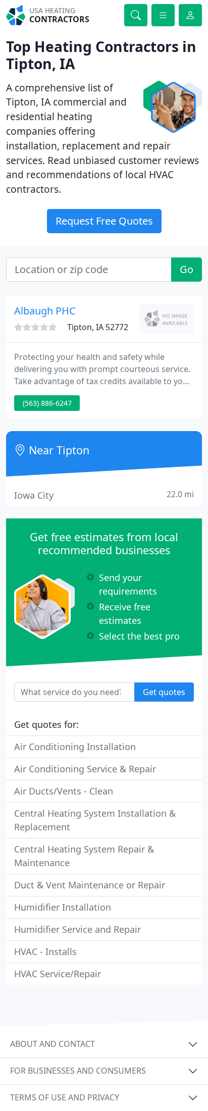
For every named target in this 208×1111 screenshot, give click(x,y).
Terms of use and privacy (64, 1097)
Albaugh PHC (45, 311)
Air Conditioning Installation (75, 746)
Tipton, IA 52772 (97, 327)
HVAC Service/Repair (57, 974)
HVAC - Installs (45, 951)
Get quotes (164, 692)
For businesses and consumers (78, 1070)
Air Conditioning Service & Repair (85, 769)
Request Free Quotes (104, 221)
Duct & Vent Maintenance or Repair (89, 885)
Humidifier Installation (62, 907)
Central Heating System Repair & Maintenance (84, 856)
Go (186, 269)
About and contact (52, 1043)
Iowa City (104, 495)
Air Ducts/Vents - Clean (63, 791)
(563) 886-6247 (47, 403)
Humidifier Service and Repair (77, 929)
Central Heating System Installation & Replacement (95, 820)
